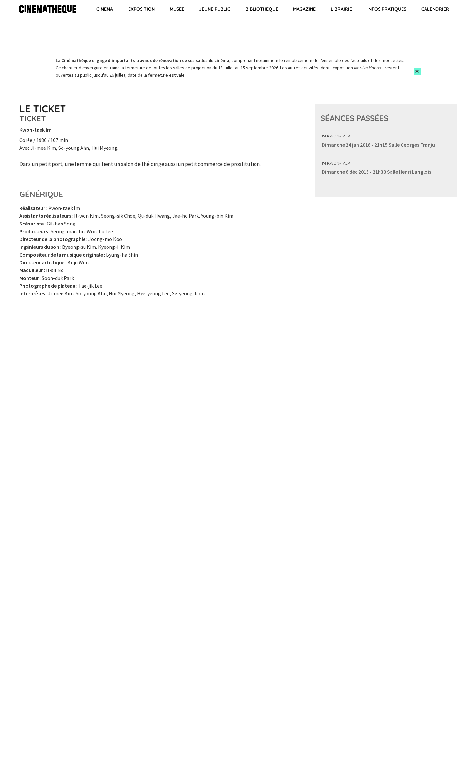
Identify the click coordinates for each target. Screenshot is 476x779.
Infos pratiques (386, 9)
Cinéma (104, 9)
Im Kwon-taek (336, 136)
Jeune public (214, 9)
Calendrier (435, 9)
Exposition (141, 9)
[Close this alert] (417, 71)
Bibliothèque (261, 9)
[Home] (47, 10)
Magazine (304, 9)
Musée (177, 9)
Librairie (341, 9)
